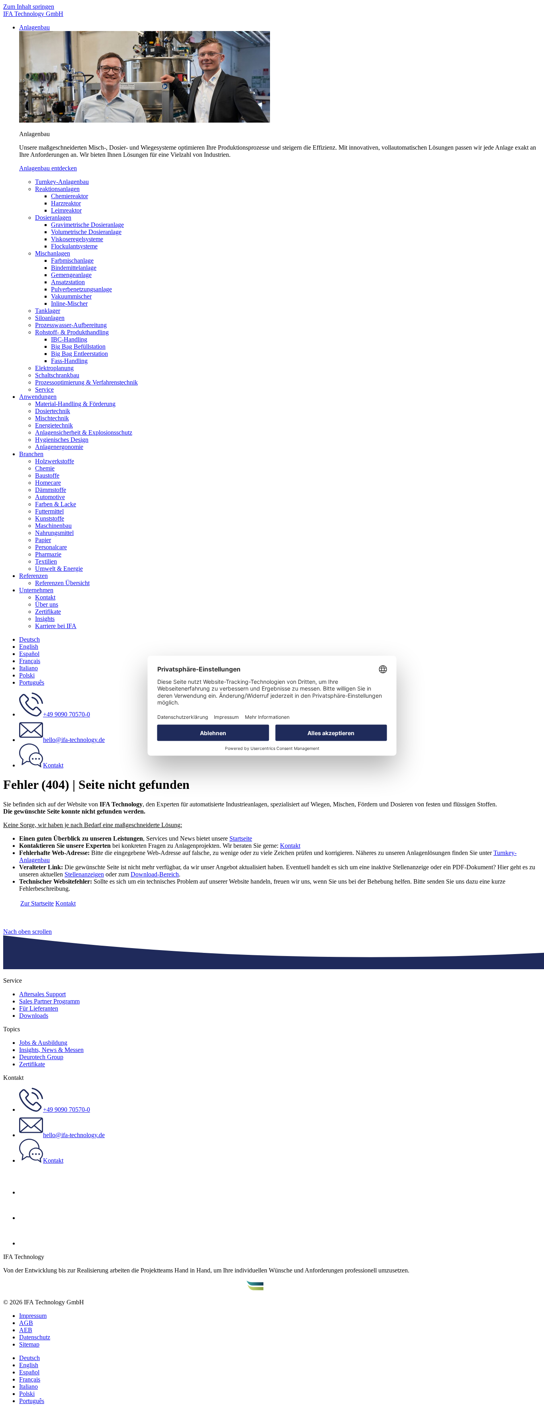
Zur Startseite (37, 903)
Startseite (240, 838)
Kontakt (290, 845)
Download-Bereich (155, 874)
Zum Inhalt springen (28, 6)
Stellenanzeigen (84, 874)
